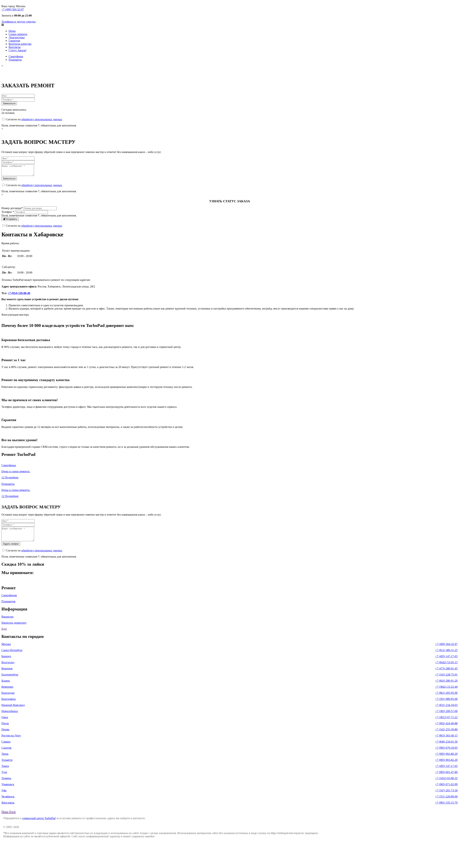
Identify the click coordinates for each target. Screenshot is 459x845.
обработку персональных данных (41, 119)
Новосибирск (9, 711)
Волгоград (7, 662)
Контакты (15, 47)
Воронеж (7, 668)
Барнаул (6, 656)
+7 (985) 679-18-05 (446, 747)
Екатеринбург (9, 674)
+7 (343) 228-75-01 (446, 674)
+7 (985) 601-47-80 (446, 772)
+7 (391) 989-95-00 (446, 698)
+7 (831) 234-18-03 (446, 705)
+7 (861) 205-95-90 (446, 692)
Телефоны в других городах (18, 21)
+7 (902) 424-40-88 (446, 723)
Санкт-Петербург (12, 650)
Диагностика (17, 37)
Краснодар (8, 692)
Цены (12, 30)
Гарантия (14, 40)
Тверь (4, 753)
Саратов (6, 747)
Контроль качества (20, 43)
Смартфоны (16, 56)
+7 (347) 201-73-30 (446, 790)
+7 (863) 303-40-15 (446, 735)
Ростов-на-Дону (11, 735)
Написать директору (14, 622)
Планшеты (15, 59)
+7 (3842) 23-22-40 (446, 686)
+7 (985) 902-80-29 (446, 753)
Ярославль (7, 802)
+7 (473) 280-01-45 (446, 668)
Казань (5, 680)
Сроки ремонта (18, 34)
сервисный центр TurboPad (39, 818)
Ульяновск (7, 784)
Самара (5, 741)
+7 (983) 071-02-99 (446, 784)
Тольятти (7, 759)
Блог (4, 628)
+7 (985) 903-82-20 (446, 759)
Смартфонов (9, 595)
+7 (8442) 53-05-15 (446, 662)
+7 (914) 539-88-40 (19, 293)
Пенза (5, 723)
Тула (4, 772)
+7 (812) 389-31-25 (446, 650)
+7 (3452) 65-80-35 (446, 778)
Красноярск (8, 698)
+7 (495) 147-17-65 (446, 656)
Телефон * (7, 211)
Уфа (3, 790)
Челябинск (8, 796)
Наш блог (8, 812)
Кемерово (7, 686)
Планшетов (8, 601)
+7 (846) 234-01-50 (446, 741)
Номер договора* (12, 208)
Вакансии (7, 616)
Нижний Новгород (13, 705)
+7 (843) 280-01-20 (446, 680)
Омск (4, 717)
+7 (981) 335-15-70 (446, 802)
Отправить (11, 219)
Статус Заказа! (17, 50)
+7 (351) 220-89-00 (446, 796)
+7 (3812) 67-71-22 (446, 717)
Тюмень (6, 778)
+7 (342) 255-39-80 (446, 729)
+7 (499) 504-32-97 (12, 9)
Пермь (5, 729)
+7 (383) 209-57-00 (446, 711)
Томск (5, 766)
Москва (6, 644)
